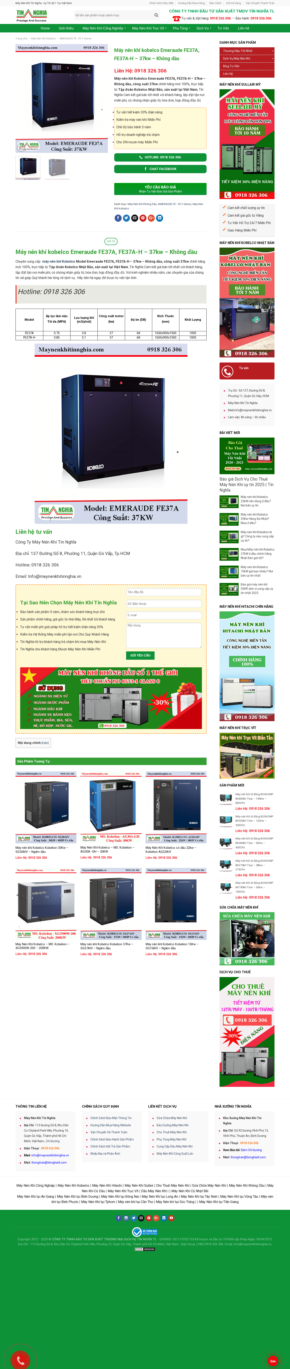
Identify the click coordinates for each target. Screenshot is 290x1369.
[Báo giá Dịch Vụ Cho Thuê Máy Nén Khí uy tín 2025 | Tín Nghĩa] (247, 456)
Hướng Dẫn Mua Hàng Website (110, 1125)
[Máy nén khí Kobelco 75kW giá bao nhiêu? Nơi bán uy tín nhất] (229, 572)
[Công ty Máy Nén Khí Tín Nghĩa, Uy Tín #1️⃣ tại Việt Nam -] (41, 15)
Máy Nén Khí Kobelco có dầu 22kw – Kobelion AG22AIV (171, 850)
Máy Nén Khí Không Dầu (142, 204)
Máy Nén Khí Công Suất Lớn (175, 1153)
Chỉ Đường (53, 1141)
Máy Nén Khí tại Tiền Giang (219, 1202)
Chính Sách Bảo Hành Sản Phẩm (112, 1139)
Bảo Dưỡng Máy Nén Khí (173, 1125)
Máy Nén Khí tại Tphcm (98, 1202)
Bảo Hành (215, 3)
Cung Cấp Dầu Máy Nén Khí (175, 1146)
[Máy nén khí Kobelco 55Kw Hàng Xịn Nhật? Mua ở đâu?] (229, 519)
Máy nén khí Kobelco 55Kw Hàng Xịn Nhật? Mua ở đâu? (255, 519)
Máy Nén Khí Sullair (139, 1186)
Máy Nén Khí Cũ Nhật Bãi (189, 1191)
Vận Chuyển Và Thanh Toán (108, 1132)
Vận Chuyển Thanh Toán (260, 3)
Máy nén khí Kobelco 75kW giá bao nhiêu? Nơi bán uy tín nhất (257, 571)
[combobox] (117, 15)
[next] (100, 98)
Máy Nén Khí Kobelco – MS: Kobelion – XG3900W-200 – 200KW (42, 946)
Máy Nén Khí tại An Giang (35, 1197)
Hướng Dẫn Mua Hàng (191, 3)
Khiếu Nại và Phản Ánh (105, 1153)
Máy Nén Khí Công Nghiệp (35, 1186)
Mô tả (111, 241)
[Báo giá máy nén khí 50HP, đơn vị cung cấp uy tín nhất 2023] (229, 589)
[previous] (23, 98)
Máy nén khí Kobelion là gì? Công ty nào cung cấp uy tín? (257, 536)
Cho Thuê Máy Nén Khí (172, 1132)
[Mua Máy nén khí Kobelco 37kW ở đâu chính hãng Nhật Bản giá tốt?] (229, 554)
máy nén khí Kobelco (58, 261)
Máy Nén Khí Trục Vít (123, 1191)
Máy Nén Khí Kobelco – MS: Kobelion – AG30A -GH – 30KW (107, 849)
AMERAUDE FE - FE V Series (75, 38)
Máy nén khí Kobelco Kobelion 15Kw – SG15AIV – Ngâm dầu (172, 946)
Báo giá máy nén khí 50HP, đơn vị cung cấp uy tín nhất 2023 (257, 589)
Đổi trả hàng (233, 3)
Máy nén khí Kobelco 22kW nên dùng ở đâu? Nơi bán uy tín (256, 501)
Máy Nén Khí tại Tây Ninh (199, 1197)
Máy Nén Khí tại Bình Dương (77, 1197)
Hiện (45, 742)
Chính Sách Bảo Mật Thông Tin (111, 1118)
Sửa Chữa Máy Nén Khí (172, 1118)
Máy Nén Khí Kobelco (43, 38)
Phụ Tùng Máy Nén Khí (171, 1139)
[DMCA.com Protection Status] (145, 1249)
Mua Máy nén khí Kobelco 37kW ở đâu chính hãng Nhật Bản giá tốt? (258, 554)
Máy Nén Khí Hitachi (107, 1186)
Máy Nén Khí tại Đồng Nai (120, 1197)
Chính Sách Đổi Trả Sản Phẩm (110, 1146)
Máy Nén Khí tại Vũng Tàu (239, 1197)
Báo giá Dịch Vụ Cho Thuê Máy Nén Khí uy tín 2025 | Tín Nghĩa (246, 485)
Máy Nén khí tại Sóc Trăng (175, 1202)
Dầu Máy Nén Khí (154, 1191)
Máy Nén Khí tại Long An (160, 1197)
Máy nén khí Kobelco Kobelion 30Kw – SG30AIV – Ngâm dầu (41, 850)
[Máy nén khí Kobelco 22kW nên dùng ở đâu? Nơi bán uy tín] (229, 501)
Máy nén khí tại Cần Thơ (135, 1202)
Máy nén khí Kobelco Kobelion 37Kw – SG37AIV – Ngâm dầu (106, 946)
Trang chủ (21, 38)
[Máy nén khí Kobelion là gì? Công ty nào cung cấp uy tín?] (229, 537)
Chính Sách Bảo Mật (161, 3)
